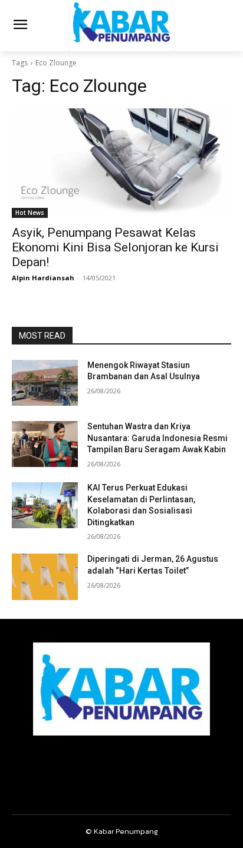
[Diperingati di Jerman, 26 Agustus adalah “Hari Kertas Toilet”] (45, 576)
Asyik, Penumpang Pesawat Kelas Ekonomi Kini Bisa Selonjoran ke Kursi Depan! (115, 247)
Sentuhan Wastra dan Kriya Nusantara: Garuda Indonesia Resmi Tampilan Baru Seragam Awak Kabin (157, 438)
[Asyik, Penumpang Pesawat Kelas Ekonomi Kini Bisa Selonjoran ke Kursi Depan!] (121, 163)
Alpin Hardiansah (43, 277)
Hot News (29, 212)
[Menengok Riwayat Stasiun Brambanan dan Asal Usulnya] (45, 383)
